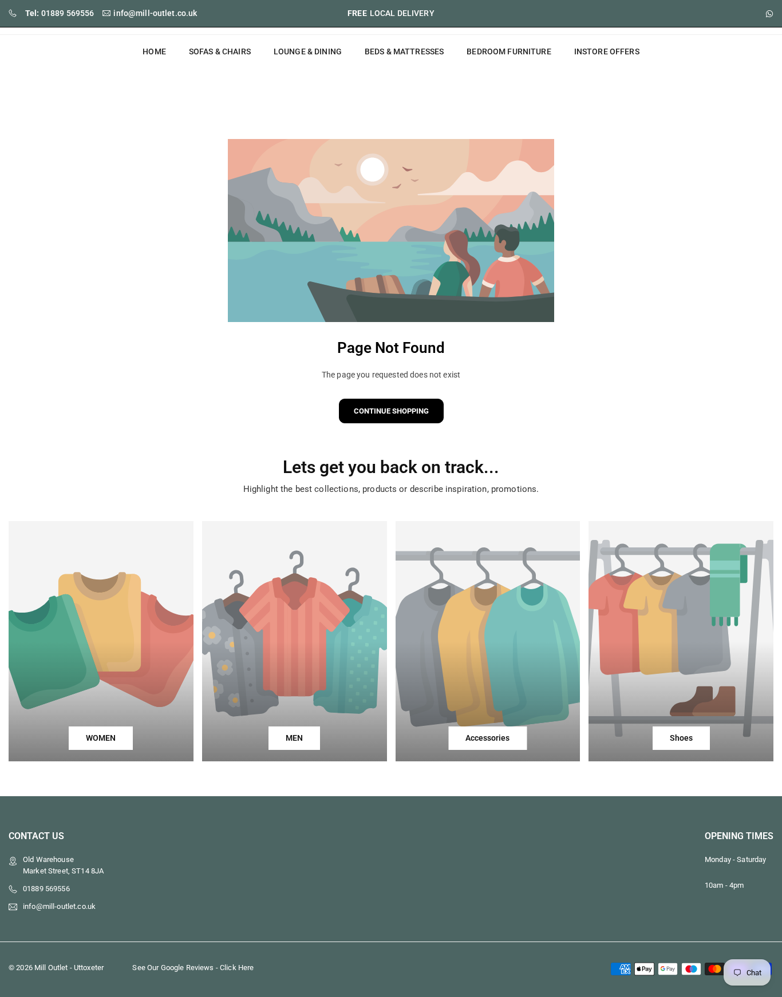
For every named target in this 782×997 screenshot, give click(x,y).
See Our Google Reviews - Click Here (193, 967)
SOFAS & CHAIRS (220, 51)
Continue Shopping (391, 411)
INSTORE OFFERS (606, 51)
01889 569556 (59, 13)
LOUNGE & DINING (308, 51)
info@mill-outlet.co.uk (155, 13)
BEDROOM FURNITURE (509, 51)
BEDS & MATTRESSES (404, 51)
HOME (154, 51)
